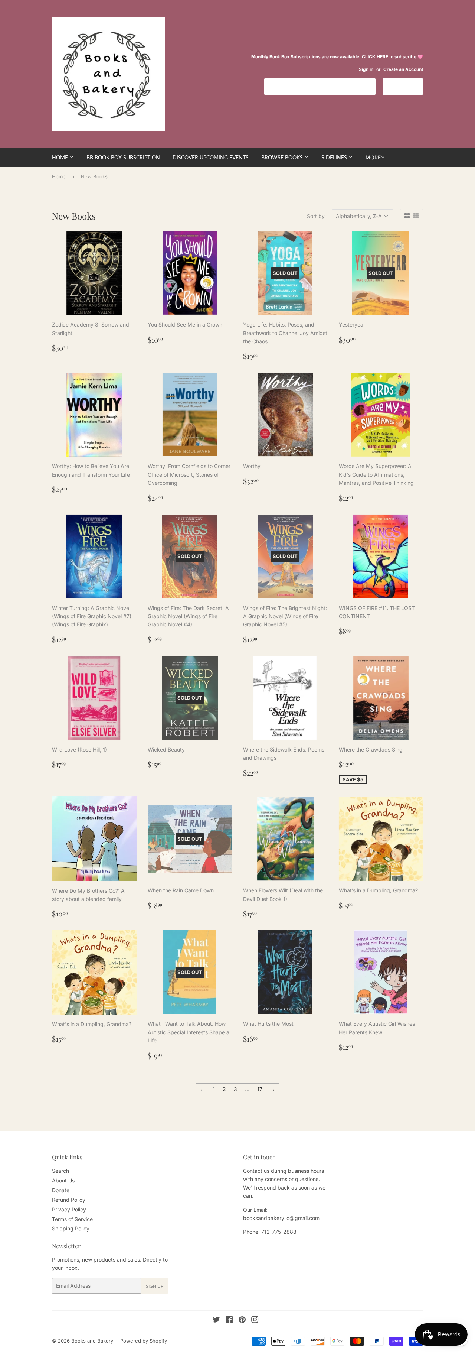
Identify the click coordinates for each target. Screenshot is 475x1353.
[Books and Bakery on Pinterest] (242, 1320)
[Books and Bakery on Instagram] (255, 1320)
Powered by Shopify (143, 1341)
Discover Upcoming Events (211, 157)
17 (259, 1089)
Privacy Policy (69, 1209)
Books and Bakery (92, 1341)
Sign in (366, 69)
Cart (408, 86)
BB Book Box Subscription (123, 157)
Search (60, 1171)
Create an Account (403, 69)
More (373, 157)
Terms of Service (72, 1219)
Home (60, 157)
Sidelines (334, 157)
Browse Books (282, 157)
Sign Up (154, 1286)
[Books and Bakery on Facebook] (229, 1320)
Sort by (316, 216)
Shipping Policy (70, 1228)
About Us (63, 1180)
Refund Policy (68, 1200)
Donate (60, 1190)
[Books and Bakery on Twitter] (216, 1320)
